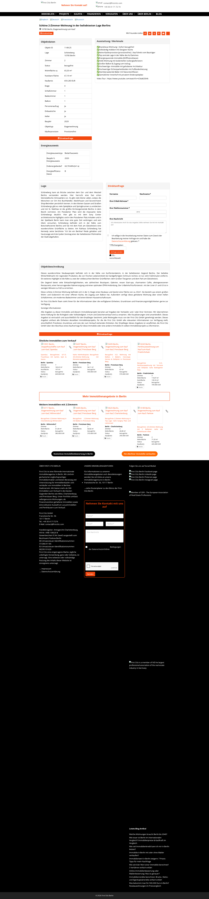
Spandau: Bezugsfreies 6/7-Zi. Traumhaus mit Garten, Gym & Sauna (53, 357)
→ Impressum (45, 568)
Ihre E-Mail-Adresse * (119, 201)
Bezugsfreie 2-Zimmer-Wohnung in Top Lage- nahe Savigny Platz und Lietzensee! (118, 420)
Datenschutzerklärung (121, 241)
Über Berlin (144, 14)
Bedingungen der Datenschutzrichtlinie (105, 548)
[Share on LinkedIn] (149, 33)
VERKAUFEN (111, 14)
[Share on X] (154, 33)
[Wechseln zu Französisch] (67, 19)
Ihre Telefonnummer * (120, 208)
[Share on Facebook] (145, 33)
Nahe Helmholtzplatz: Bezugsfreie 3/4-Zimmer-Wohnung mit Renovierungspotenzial (86, 357)
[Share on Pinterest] (159, 33)
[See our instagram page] (168, 33)
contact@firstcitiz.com (112, 3)
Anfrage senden (117, 252)
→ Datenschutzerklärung (49, 571)
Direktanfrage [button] (47, 33)
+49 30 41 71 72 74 (112, 7)
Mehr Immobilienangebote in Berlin (104, 396)
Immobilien (47, 14)
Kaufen (78, 14)
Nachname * (145, 194)
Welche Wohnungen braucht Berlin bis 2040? (148, 834)
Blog (159, 14)
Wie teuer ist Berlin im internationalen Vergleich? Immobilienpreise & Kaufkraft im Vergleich (147, 840)
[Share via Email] (163, 33)
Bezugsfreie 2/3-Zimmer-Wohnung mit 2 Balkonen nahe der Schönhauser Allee (150, 429)
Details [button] (44, 377)
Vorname (114, 194)
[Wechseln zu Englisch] (43, 19)
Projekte (64, 14)
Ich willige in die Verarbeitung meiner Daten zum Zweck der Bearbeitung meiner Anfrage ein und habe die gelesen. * (137, 238)
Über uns (127, 14)
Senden (90, 574)
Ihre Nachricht (116, 219)
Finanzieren (94, 14)
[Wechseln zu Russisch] (79, 19)
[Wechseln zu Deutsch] (54, 19)
